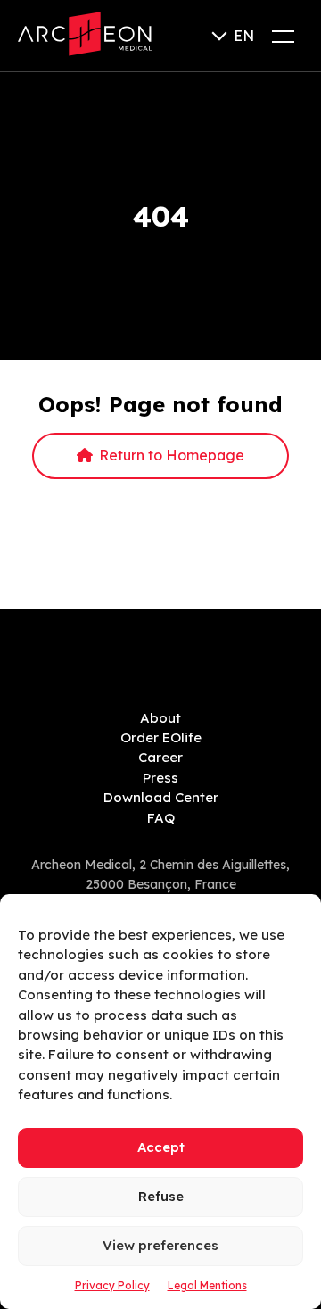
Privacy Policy (112, 1285)
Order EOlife (161, 737)
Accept (161, 1147)
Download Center (160, 797)
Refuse (161, 1196)
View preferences (160, 1245)
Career (160, 757)
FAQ (161, 817)
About (160, 717)
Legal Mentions (207, 1285)
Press (160, 777)
